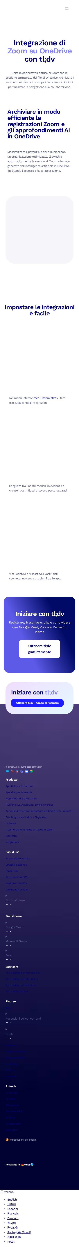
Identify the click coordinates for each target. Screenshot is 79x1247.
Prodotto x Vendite (16, 883)
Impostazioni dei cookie (22, 1139)
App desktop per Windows (21, 985)
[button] (67, 9)
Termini (10, 1070)
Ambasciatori (13, 1123)
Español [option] (12, 1209)
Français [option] (12, 1213)
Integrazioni (12, 842)
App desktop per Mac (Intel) (22, 978)
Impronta (11, 1076)
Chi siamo (11, 1092)
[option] (43, 1199)
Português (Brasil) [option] (19, 1232)
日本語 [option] (11, 1204)
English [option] (12, 1199)
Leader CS (11, 870)
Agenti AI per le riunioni (19, 786)
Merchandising (14, 1111)
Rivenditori (12, 1130)
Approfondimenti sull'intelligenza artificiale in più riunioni (39, 810)
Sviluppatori (12, 1105)
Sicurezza (11, 835)
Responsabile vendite (18, 858)
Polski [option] (11, 1241)
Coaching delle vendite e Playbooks (26, 817)
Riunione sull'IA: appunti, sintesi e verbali (29, 804)
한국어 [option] (11, 1223)
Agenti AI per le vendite (19, 792)
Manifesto (11, 1045)
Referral (10, 1117)
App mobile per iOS (17, 991)
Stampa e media (15, 1057)
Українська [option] (14, 1237)
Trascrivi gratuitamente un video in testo (29, 829)
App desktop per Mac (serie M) (23, 972)
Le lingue (11, 823)
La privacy (11, 1063)
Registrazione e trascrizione (21, 798)
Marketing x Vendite (17, 889)
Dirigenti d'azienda (16, 864)
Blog (8, 1007)
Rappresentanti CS (16, 877)
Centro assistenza (16, 1051)
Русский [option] (12, 1227)
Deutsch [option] (13, 1218)
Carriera (10, 1098)
